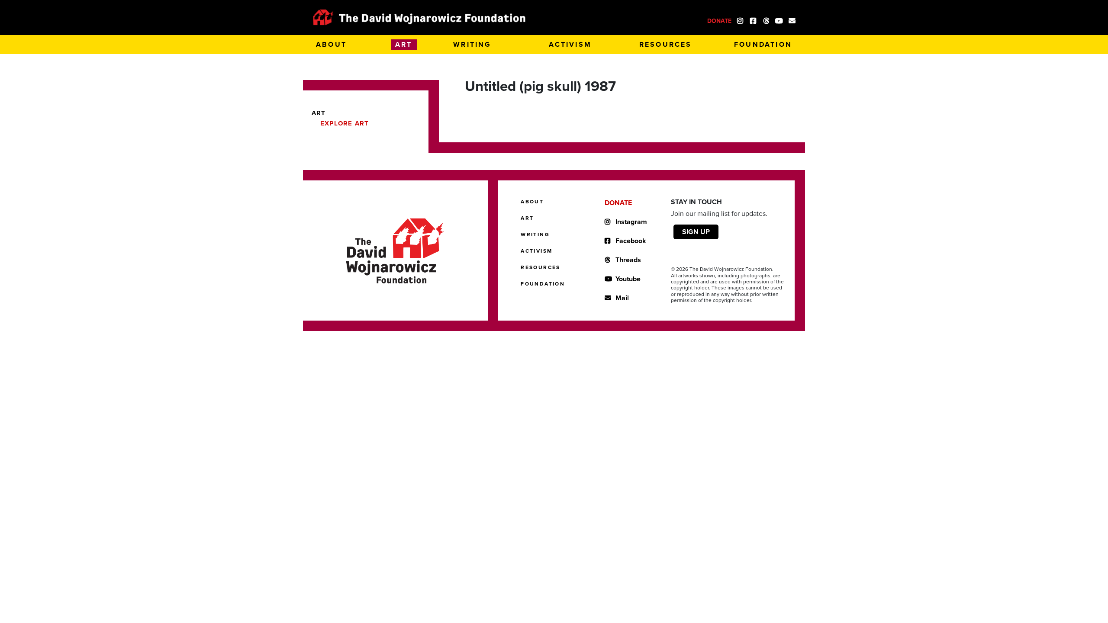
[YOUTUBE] (779, 20)
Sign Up (696, 232)
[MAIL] (792, 20)
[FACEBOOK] (753, 20)
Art (319, 113)
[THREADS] (766, 20)
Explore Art (344, 123)
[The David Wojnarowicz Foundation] (420, 17)
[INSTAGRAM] (740, 20)
